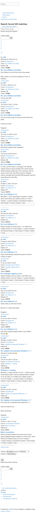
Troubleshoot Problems (12, 265)
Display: (3, 451)
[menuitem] (1, 6)
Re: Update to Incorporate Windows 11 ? (16, 351)
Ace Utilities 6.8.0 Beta (12, 63)
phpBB (10, 509)
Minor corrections (10, 426)
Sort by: (17, 451)
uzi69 (4, 57)
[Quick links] (1, 11)
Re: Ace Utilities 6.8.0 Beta (11, 70)
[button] (1, 33)
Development (9, 61)
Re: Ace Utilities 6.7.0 (9, 194)
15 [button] (1, 53)
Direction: (4, 454)
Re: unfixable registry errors (11, 273)
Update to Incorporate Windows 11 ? (16, 344)
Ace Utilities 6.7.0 (10, 188)
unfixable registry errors (12, 267)
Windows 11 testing (11, 364)
